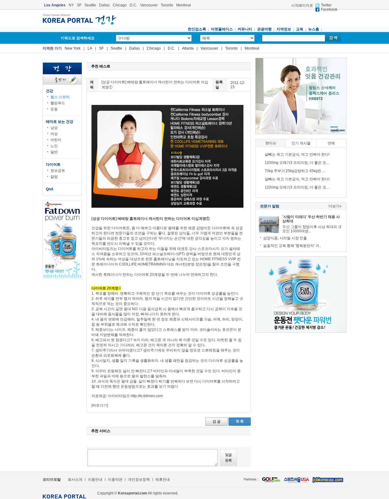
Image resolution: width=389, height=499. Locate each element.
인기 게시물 (301, 143)
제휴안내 (162, 479)
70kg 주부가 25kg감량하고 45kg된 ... (295, 171)
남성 (54, 128)
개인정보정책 (139, 479)
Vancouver (149, 5)
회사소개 (74, 479)
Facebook (329, 9)
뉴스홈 (313, 29)
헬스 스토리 (60, 97)
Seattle (90, 5)
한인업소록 (197, 29)
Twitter (326, 5)
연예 (331, 143)
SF (79, 5)
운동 (54, 109)
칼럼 (54, 177)
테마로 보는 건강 (59, 122)
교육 (299, 29)
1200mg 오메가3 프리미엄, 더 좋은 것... (297, 163)
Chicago (120, 5)
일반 (54, 152)
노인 (54, 146)
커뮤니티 (245, 29)
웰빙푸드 (57, 103)
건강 (49, 91)
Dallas (104, 5)
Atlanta (188, 48)
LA (90, 48)
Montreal (183, 5)
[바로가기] (99, 405)
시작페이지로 (302, 5)
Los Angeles (55, 5)
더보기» (335, 206)
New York (73, 48)
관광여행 (264, 29)
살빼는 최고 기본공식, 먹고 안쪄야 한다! (297, 154)
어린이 (55, 140)
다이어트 (53, 164)
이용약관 (115, 479)
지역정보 (284, 29)
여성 (54, 134)
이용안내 (95, 479)
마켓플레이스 (222, 29)
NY (71, 5)
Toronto (167, 5)
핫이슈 (270, 143)
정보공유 (57, 170)
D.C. (133, 5)
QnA (49, 189)
